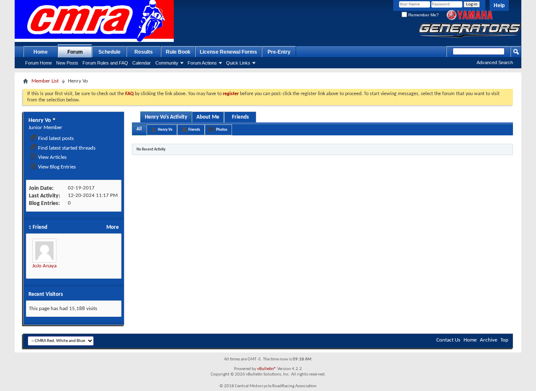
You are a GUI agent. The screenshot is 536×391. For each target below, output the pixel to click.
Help (499, 5)
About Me (207, 117)
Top (504, 340)
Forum (75, 52)
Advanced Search (495, 62)
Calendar (141, 62)
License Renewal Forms (228, 52)
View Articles (52, 157)
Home (41, 52)
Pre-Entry (279, 52)
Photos (221, 130)
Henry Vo (165, 130)
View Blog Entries (56, 167)
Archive (488, 340)
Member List (45, 81)
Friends (240, 117)
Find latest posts (55, 138)
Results (143, 52)
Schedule (109, 52)
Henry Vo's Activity (166, 117)
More (112, 227)
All (139, 129)
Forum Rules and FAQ (105, 62)
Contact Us (448, 340)
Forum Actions (202, 62)
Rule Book (178, 52)
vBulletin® (266, 369)
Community (166, 62)
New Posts (67, 62)
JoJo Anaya (44, 266)
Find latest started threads (66, 148)
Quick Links (238, 62)
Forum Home (38, 62)
